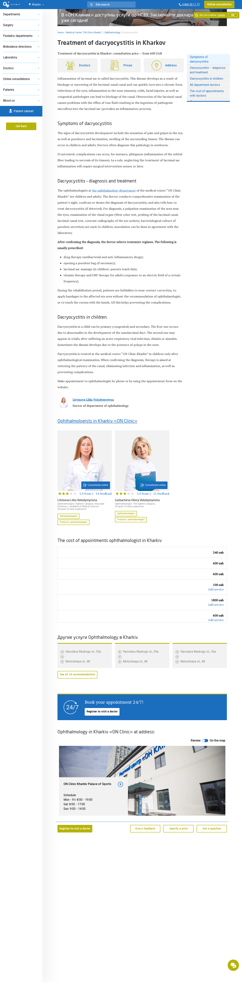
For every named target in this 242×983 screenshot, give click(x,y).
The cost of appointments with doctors (207, 93)
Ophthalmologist (68, 516)
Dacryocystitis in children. (207, 78)
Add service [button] (216, 589)
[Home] (11, 5)
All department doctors (205, 85)
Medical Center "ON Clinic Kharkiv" (84, 32)
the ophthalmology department (114, 190)
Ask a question (212, 828)
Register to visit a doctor (102, 711)
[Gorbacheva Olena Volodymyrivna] (142, 476)
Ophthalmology (112, 32)
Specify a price (178, 828)
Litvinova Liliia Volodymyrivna (93, 400)
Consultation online (98, 485)
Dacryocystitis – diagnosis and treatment (207, 70)
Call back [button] (21, 126)
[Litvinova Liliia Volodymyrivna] (84, 478)
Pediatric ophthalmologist (73, 522)
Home (60, 32)
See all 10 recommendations (77, 674)
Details (221, 15)
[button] (111, 5)
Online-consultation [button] (219, 4)
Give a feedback (145, 828)
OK (232, 15)
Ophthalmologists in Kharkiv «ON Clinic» (97, 421)
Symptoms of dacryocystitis (199, 59)
